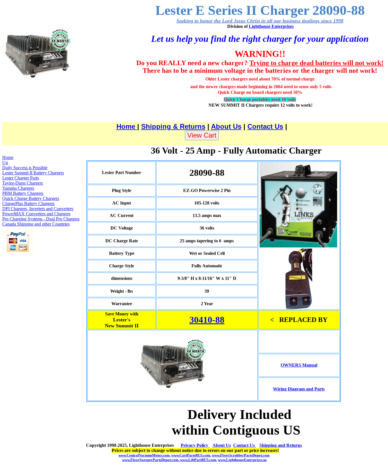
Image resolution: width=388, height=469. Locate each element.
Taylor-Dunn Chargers (22, 183)
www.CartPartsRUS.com (190, 455)
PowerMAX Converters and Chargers (36, 213)
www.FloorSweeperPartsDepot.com (150, 460)
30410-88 (206, 320)
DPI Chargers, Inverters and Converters (37, 208)
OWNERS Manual (299, 365)
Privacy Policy (195, 445)
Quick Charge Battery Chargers (30, 198)
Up (5, 162)
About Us (226, 126)
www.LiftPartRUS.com (198, 460)
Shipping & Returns (173, 126)
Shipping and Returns (280, 445)
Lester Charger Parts (20, 177)
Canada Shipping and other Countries (36, 224)
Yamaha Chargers (18, 188)
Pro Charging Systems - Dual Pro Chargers (41, 218)
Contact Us (265, 126)
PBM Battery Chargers (22, 193)
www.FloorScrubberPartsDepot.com (241, 455)
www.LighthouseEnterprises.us (242, 460)
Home (126, 126)
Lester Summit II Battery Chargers (33, 172)
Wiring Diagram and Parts (299, 389)
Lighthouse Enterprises (271, 26)
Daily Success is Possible (24, 167)
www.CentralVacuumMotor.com (144, 455)
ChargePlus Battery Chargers (28, 203)
